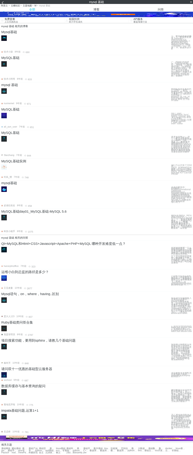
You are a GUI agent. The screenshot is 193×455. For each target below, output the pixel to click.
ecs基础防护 (59, 451)
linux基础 (60, 448)
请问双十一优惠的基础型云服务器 (26, 369)
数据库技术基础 (114, 451)
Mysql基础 (9, 32)
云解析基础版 (168, 451)
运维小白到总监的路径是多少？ (25, 272)
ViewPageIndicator (23, 453)
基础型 (42, 448)
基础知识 (80, 448)
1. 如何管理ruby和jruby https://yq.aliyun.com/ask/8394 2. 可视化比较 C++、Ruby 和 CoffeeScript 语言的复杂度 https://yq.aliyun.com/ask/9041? (181, 329)
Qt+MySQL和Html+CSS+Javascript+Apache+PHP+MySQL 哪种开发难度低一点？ (63, 244)
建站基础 (16, 448)
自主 (41, 453)
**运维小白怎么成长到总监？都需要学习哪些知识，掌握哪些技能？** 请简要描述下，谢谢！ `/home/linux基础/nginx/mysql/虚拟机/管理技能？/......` (181, 280)
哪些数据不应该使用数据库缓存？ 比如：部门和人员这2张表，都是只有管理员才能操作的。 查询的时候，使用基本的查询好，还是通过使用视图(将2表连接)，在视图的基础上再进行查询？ (181, 395)
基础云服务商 (149, 451)
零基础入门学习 (32, 451)
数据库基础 (135, 448)
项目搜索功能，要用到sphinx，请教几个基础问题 (38, 340)
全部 (32, 9)
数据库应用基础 (122, 451)
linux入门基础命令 (141, 451)
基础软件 (25, 448)
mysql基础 (9, 183)
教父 (58, 453)
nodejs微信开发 (15, 453)
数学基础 (98, 448)
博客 (96, 9)
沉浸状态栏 (50, 453)
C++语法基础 (86, 451)
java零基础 (23, 451)
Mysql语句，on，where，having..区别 (30, 294)
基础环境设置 (71, 448)
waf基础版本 (50, 451)
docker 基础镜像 (170, 448)
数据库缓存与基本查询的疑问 (23, 386)
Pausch (5, 453)
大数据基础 (143, 448)
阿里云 (4, 5)
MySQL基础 (10, 58)
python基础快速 (78, 451)
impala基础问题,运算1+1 (19, 410)
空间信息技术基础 (126, 448)
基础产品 (33, 448)
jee (85, 453)
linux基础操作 (181, 448)
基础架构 (53, 448)
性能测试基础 (116, 448)
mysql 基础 (9, 85)
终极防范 (33, 453)
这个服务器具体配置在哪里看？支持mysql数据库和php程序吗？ (181, 374)
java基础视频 (4, 451)
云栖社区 (15, 5)
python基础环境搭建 (133, 451)
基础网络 (5, 448)
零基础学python (177, 451)
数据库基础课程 (105, 451)
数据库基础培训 (95, 451)
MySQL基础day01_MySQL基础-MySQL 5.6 (34, 211)
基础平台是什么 (13, 451)
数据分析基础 (162, 448)
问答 (161, 9)
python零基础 (40, 451)
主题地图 (27, 5)
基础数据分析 (153, 448)
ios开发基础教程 (160, 451)
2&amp (69, 453)
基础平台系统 (88, 448)
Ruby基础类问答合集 (17, 322)
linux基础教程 (107, 448)
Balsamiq (77, 453)
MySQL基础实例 (13, 161)
